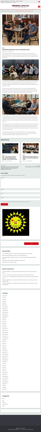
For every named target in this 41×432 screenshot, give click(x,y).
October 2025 (4, 314)
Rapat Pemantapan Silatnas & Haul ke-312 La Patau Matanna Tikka (30, 158)
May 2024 (4, 345)
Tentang (14, 2)
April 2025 (4, 325)
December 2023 (5, 354)
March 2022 (4, 389)
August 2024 (4, 339)
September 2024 (5, 337)
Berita (3, 47)
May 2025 (4, 323)
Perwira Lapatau (20, 5)
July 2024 (4, 341)
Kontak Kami (12, 1)
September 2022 (5, 381)
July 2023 (4, 363)
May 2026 (4, 301)
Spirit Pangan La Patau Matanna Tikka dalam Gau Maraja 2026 (13, 260)
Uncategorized (5, 404)
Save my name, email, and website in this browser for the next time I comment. (16, 201)
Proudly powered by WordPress (14, 429)
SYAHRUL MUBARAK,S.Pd (7, 279)
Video (3, 405)
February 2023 (5, 372)
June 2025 (4, 321)
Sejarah (3, 402)
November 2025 (5, 312)
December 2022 (5, 376)
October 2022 (4, 380)
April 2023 (4, 369)
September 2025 (5, 315)
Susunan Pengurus (8, 2)
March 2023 (4, 370)
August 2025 (4, 317)
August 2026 (4, 295)
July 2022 (4, 385)
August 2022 (4, 383)
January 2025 (4, 330)
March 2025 (4, 326)
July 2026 (4, 297)
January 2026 (4, 308)
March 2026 (4, 304)
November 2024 (5, 334)
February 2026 (5, 306)
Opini (3, 400)
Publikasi (2, 2)
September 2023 (5, 359)
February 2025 (5, 328)
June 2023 (4, 365)
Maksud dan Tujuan (19, 1)
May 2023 (4, 367)
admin (12, 51)
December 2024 (5, 332)
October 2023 (4, 358)
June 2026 (4, 299)
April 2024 (4, 347)
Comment (3, 177)
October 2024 (4, 336)
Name (2, 189)
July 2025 (4, 319)
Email (2, 193)
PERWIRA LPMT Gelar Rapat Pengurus (9, 262)
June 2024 (4, 343)
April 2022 (4, 387)
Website (2, 197)
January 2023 (4, 374)
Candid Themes (30, 429)
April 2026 (4, 303)
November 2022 (5, 378)
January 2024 (4, 352)
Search (31, 243)
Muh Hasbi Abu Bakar (6, 271)
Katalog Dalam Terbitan (5, 1)
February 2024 (5, 350)
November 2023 (5, 356)
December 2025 (5, 310)
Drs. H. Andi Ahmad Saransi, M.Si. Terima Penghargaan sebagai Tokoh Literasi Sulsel (9, 158)
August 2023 (4, 361)
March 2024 (4, 348)
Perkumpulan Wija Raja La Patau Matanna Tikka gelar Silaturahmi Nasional (20, 274)
